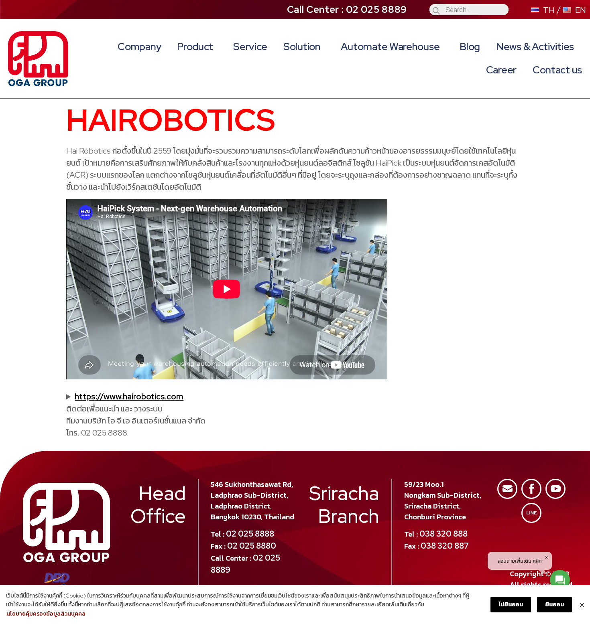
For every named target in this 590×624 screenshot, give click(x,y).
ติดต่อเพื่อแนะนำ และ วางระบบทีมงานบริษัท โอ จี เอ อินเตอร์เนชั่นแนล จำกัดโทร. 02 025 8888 (135, 414)
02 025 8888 (250, 534)
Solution (302, 46)
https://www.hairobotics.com (129, 396)
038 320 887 (445, 546)
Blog (470, 46)
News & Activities (535, 46)
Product (195, 46)
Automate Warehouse (390, 46)
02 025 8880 (251, 546)
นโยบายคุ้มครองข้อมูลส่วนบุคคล (45, 613)
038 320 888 (443, 534)
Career (501, 70)
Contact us (557, 70)
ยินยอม (554, 604)
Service (250, 46)
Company (139, 46)
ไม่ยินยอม (510, 604)
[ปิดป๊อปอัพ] (582, 604)
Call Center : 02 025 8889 (347, 9)
